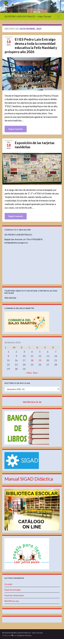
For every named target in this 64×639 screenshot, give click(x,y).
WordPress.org (11, 601)
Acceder (8, 584)
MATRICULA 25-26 (32, 402)
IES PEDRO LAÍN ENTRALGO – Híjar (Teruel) (27, 16)
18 (32, 360)
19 (40, 360)
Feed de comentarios (14, 595)
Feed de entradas (12, 589)
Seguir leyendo (15, 129)
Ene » (35, 372)
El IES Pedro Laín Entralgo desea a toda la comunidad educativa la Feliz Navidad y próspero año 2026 (31, 45)
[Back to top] (57, 632)
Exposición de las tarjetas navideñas (34, 145)
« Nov (29, 372)
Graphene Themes (24, 635)
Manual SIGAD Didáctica (28, 478)
